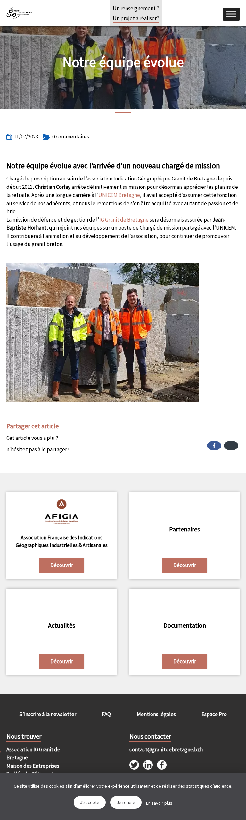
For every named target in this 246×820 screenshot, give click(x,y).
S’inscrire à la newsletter (47, 714)
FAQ (106, 714)
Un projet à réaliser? (136, 18)
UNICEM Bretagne (119, 194)
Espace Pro (214, 714)
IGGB (19, 12)
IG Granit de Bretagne (124, 219)
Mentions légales (156, 714)
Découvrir (61, 565)
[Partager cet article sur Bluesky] (231, 445)
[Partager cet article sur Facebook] (214, 445)
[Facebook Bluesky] (181, 445)
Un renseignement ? (136, 8)
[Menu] (231, 14)
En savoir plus (159, 803)
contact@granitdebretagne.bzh (156, 749)
